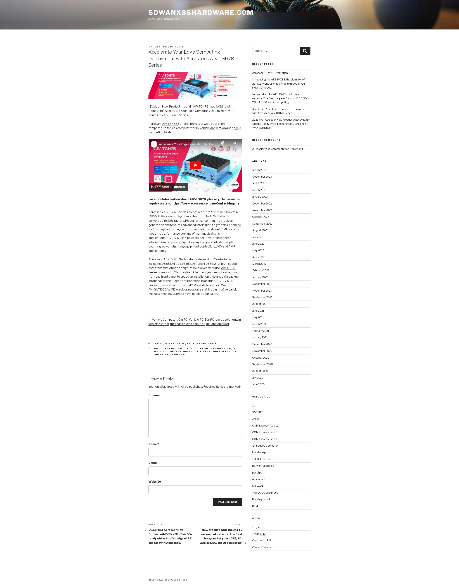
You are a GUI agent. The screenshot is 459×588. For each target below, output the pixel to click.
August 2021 (259, 303)
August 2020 (260, 370)
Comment (155, 395)
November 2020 (262, 350)
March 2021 (259, 324)
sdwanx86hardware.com (201, 12)
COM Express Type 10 (265, 425)
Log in (256, 527)
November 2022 (262, 210)
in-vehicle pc (175, 343)
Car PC (183, 319)
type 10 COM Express (265, 492)
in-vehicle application (211, 128)
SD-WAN (257, 485)
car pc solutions (190, 348)
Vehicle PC (196, 319)
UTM (255, 506)
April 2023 (258, 183)
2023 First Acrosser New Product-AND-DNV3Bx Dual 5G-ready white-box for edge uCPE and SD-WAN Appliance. (281, 123)
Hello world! (296, 148)
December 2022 (262, 203)
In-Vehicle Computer (162, 319)
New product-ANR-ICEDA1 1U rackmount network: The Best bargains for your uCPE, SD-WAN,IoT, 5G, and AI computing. (280, 98)
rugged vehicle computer (187, 324)
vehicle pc (179, 354)
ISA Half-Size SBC (262, 459)
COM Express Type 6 (264, 432)
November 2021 (261, 290)
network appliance (202, 343)
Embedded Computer (265, 445)
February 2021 (260, 330)
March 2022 (259, 263)
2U (253, 405)
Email (153, 463)
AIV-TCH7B (228, 268)
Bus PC (209, 319)
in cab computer (218, 348)
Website (154, 481)
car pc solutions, (227, 319)
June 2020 (258, 384)
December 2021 (261, 283)
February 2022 (260, 270)
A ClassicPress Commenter (269, 148)
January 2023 (260, 196)
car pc (158, 343)
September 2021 (262, 297)
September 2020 (262, 364)
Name (153, 444)
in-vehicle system (197, 351)
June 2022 (258, 243)
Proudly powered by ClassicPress (167, 579)
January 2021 (259, 337)
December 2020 (262, 344)
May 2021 (258, 317)
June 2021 (258, 310)
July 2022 (257, 237)
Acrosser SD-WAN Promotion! (270, 72)
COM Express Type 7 (264, 439)
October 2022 (260, 216)
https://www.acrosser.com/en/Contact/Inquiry (206, 203)
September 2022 (262, 223)
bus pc (158, 348)
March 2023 (259, 190)
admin (179, 47)
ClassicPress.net (262, 547)
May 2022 (258, 250)
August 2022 (260, 230)
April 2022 (258, 257)
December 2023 (262, 176)
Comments (261, 540)
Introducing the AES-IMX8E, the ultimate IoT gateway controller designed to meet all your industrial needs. (279, 83)
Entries (259, 533)
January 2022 (260, 277)
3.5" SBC (257, 412)
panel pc (257, 472)
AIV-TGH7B (200, 106)
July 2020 (257, 377)
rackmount (258, 479)
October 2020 (260, 357)
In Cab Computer (217, 324)
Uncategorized (261, 499)
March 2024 (259, 170)
